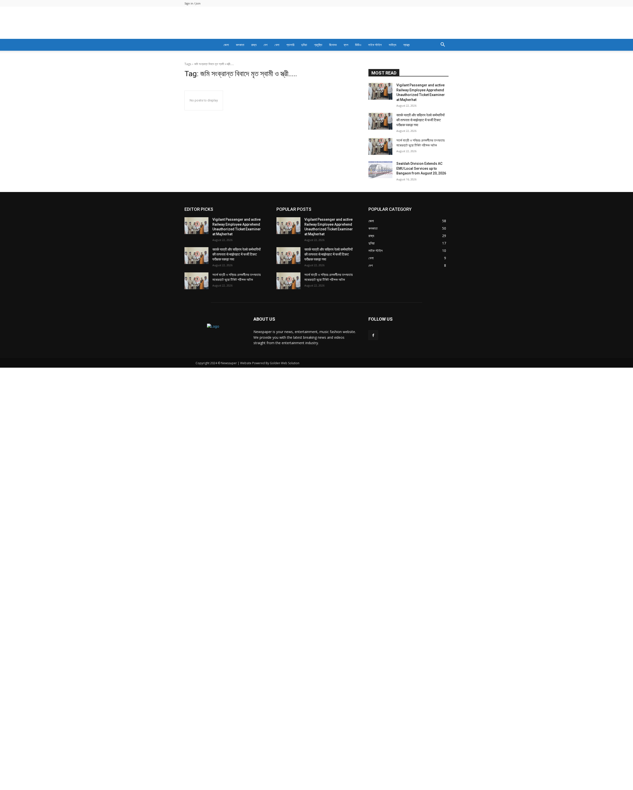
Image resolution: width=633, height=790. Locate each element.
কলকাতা (240, 45)
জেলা (226, 45)
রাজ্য (254, 45)
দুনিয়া (304, 45)
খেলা (276, 45)
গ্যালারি (290, 45)
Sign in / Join (192, 3)
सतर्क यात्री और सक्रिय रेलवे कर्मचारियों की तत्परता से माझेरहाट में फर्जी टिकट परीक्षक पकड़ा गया (420, 230)
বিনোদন (333, 45)
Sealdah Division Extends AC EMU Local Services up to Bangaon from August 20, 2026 (421, 279)
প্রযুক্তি (318, 45)
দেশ (266, 45)
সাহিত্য (392, 45)
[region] (316, 112)
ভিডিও (358, 45)
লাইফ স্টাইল (375, 45)
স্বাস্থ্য (406, 45)
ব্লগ (346, 45)
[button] (443, 45)
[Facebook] (373, 446)
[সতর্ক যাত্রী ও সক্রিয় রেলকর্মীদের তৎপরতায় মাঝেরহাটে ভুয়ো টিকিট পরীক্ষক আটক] (380, 257)
